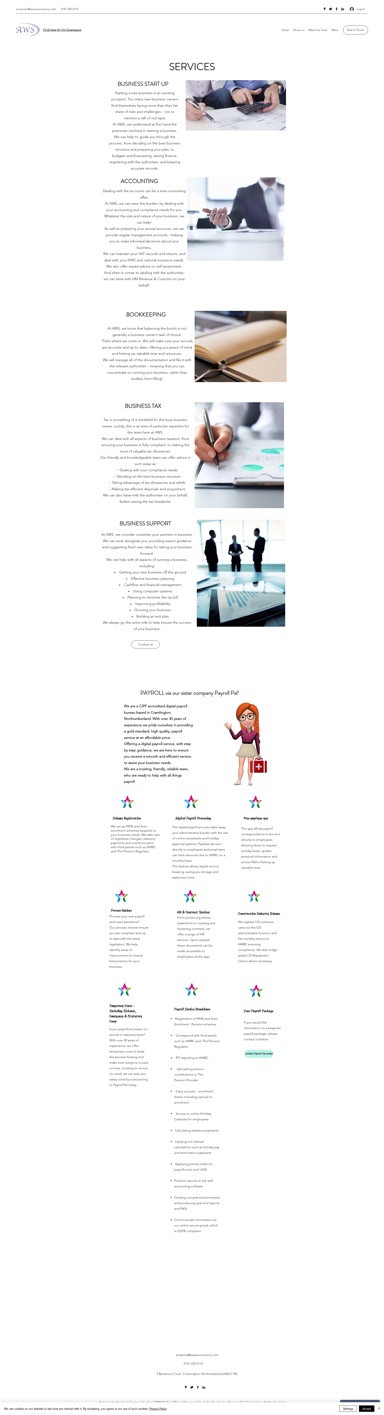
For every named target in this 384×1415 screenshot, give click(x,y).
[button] (299, 30)
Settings (348, 1409)
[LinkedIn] (343, 9)
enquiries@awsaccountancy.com (36, 9)
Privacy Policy (158, 1409)
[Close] (379, 1408)
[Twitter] (331, 9)
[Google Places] (325, 9)
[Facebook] (337, 9)
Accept (366, 1409)
